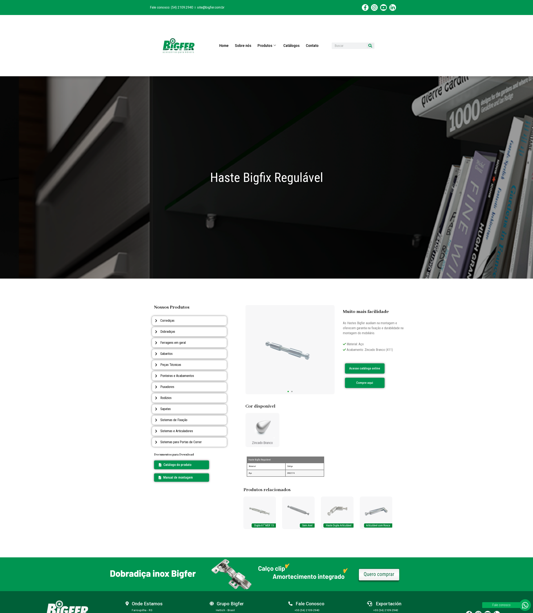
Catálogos (291, 45)
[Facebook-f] (365, 7)
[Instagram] (374, 7)
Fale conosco (501, 605)
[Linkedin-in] (392, 7)
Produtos (265, 45)
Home (224, 45)
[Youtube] (383, 7)
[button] (175, 477)
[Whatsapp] (525, 605)
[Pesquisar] (370, 45)
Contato (312, 45)
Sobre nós (243, 45)
